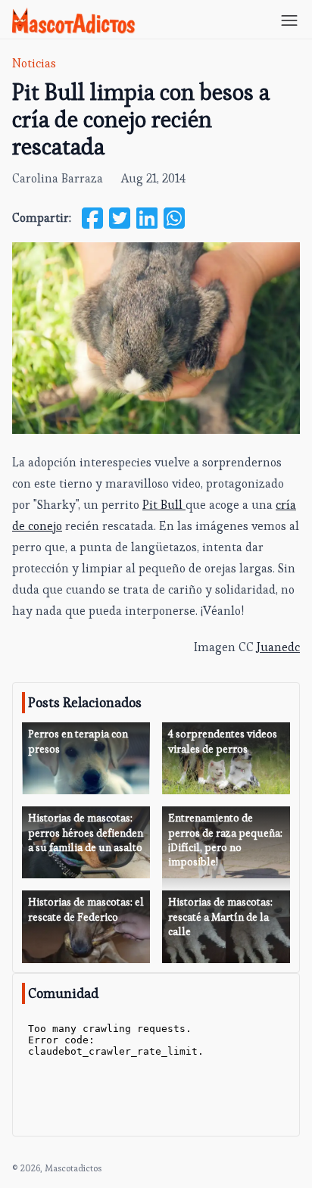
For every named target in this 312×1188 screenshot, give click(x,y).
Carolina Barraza (57, 178)
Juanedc (278, 647)
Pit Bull (164, 505)
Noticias (34, 63)
